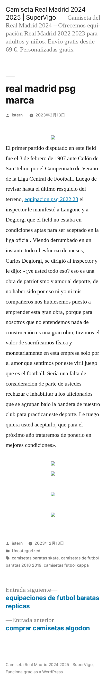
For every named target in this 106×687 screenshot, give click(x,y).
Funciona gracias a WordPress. (35, 671)
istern (17, 115)
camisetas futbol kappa (66, 565)
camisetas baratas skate (35, 558)
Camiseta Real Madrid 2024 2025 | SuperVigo (46, 13)
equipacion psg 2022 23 (51, 199)
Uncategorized (26, 550)
